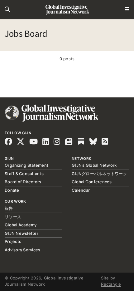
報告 (9, 208)
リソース (13, 216)
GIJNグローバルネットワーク (99, 173)
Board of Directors (23, 181)
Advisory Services (22, 249)
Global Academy (21, 224)
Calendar (81, 190)
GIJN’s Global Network (94, 165)
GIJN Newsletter (21, 233)
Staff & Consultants (24, 173)
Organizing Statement (26, 165)
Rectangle (111, 284)
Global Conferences (92, 181)
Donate (12, 190)
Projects (13, 241)
